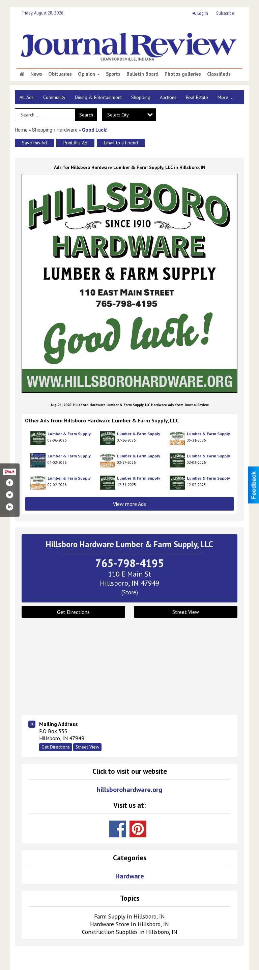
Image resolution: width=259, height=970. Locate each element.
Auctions (168, 97)
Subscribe (225, 13)
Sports (113, 74)
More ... (225, 97)
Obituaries (60, 74)
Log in (202, 13)
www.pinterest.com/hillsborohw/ (138, 829)
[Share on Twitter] (9, 494)
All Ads (27, 97)
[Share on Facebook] (9, 482)
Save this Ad (34, 143)
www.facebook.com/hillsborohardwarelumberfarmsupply (117, 829)
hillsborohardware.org (129, 790)
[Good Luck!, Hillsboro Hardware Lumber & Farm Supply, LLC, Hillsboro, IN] (129, 283)
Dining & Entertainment (98, 97)
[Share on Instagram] (9, 507)
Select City (118, 115)
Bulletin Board (142, 74)
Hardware (67, 130)
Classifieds (219, 74)
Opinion (87, 74)
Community (54, 97)
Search (86, 115)
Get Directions (73, 612)
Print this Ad (75, 143)
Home (21, 130)
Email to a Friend (121, 143)
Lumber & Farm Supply (69, 433)
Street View (185, 612)
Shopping (140, 97)
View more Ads (129, 503)
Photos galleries (183, 74)
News (36, 74)
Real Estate (197, 97)
